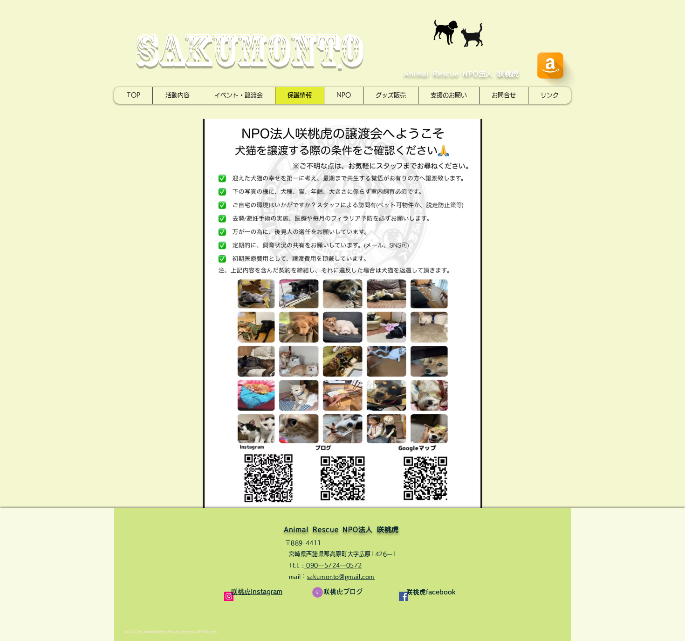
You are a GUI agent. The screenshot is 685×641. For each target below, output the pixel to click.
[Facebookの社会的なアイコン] (403, 596)
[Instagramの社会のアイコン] (228, 596)
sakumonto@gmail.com (341, 576)
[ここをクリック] (317, 592)
